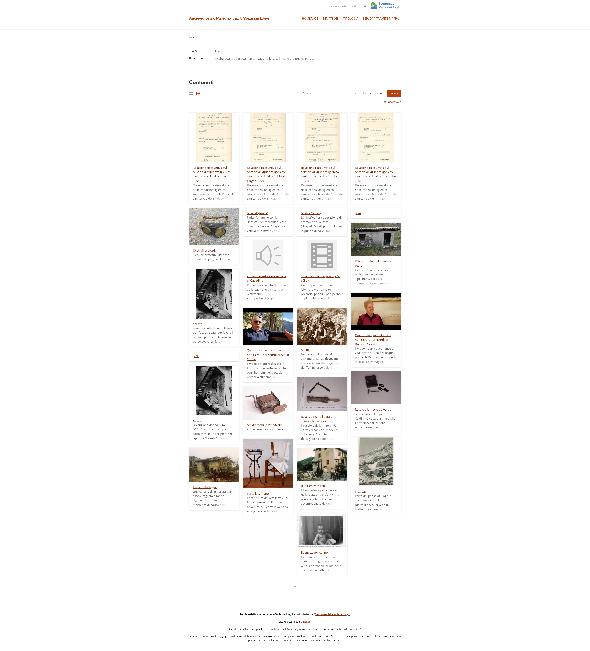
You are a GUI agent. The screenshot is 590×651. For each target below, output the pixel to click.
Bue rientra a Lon (313, 486)
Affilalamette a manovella (264, 425)
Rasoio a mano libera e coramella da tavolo (316, 418)
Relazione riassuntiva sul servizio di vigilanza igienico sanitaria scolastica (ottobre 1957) (320, 174)
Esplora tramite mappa (381, 18)
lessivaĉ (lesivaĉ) (258, 213)
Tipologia (350, 18)
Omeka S (306, 621)
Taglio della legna (205, 487)
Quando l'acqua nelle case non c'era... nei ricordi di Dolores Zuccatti (373, 339)
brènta (197, 324)
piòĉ (196, 356)
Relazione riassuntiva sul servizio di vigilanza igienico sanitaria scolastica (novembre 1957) (376, 174)
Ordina (394, 93)
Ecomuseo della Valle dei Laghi (332, 614)
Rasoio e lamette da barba (373, 409)
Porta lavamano (258, 493)
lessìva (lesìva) (311, 213)
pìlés (358, 213)
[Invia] (365, 6)
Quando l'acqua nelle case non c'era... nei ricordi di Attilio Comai (268, 354)
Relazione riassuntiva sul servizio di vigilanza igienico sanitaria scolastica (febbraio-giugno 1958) (267, 174)
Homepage (310, 18)
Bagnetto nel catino (314, 552)
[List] (198, 93)
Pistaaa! (360, 491)
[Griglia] (191, 93)
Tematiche (331, 18)
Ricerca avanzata (392, 102)
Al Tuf (305, 350)
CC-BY (358, 629)
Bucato (197, 420)
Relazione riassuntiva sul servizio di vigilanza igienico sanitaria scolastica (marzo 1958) (212, 174)
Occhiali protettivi (205, 250)
